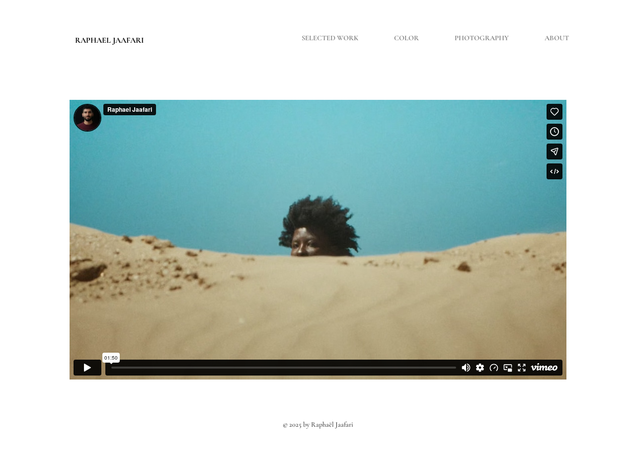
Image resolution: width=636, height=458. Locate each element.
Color (406, 38)
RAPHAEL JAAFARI (109, 40)
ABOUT (557, 38)
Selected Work (330, 38)
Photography (482, 38)
